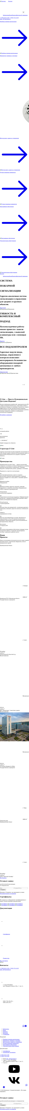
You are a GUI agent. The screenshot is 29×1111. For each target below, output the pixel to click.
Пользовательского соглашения (8, 893)
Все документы (4, 960)
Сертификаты (6, 1051)
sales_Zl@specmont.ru (5, 969)
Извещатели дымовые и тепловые (11, 1040)
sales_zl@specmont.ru (5, 19)
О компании (24, 15)
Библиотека (6, 15)
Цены (10, 15)
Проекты (14, 15)
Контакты (18, 15)
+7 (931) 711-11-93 (14, 17)
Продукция (3, 307)
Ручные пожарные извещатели (11, 1043)
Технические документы (9, 1052)
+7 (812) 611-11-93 (4, 17)
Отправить (3, 889)
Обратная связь (4, 372)
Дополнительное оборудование (11, 1046)
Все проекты (3, 877)
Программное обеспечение (10, 1044)
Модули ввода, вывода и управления (12, 1042)
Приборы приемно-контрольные (11, 1039)
